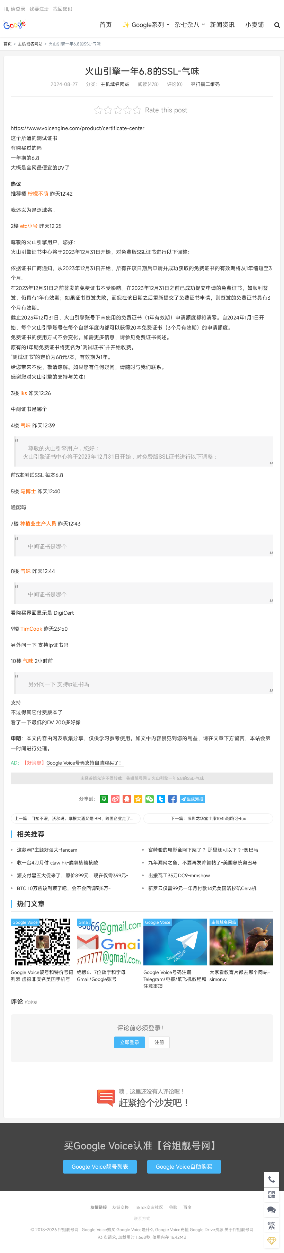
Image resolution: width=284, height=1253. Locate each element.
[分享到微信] (149, 799)
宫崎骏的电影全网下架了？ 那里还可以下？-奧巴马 (203, 849)
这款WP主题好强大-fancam (47, 849)
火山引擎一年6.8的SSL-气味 (142, 71)
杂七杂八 (187, 24)
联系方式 (142, 1218)
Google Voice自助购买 (184, 1166)
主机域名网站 (30, 43)
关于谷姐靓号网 (239, 1229)
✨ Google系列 (143, 24)
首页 (105, 24)
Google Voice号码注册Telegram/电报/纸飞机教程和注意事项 (174, 979)
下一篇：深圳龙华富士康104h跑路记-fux (208, 818)
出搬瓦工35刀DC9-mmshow (179, 875)
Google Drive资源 (206, 1229)
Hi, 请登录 (14, 9)
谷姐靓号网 (14, 24)
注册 (159, 1042)
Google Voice (25, 922)
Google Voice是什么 (135, 1229)
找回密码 (62, 9)
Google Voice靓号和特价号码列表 (42, 975)
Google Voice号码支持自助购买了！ (85, 762)
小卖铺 (254, 24)
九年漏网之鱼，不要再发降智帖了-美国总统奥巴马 (202, 862)
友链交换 (120, 1207)
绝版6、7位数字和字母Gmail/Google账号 (101, 975)
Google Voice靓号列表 (100, 1166)
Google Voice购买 (98, 1229)
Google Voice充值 (172, 1229)
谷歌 (173, 1207)
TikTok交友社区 (149, 1207)
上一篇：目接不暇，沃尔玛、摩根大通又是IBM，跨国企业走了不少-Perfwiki (78, 818)
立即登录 (129, 1042)
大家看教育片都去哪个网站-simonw (240, 975)
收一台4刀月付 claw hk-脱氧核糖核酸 (57, 862)
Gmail (84, 922)
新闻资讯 (222, 24)
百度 (187, 1207)
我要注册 (39, 9)
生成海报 (194, 799)
